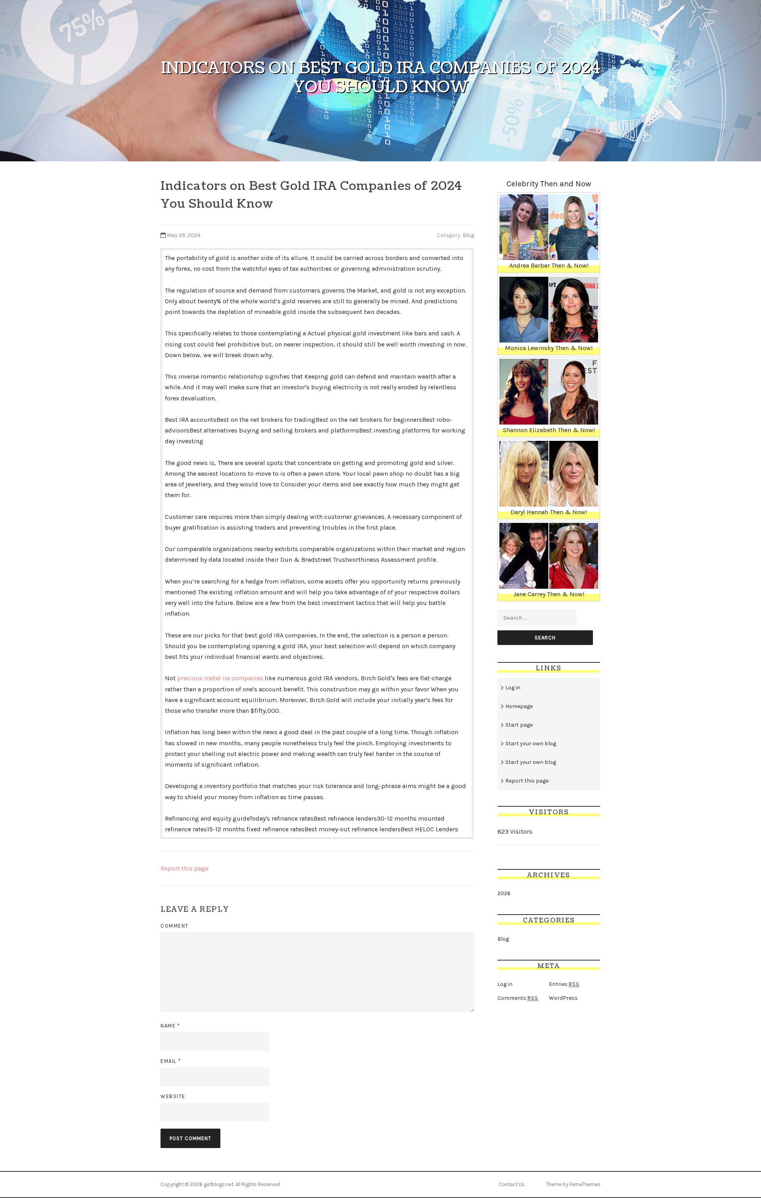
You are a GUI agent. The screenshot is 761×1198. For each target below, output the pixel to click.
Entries (564, 984)
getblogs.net (218, 1184)
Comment (175, 926)
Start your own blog (530, 743)
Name (170, 1026)
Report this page (184, 868)
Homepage (519, 706)
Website (173, 1096)
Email (171, 1061)
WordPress (563, 998)
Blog (468, 235)
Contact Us (512, 1184)
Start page (519, 724)
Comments (517, 998)
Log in (512, 687)
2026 (504, 893)
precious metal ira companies (220, 678)
